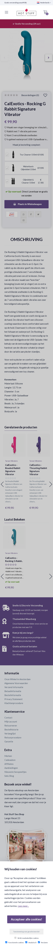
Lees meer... (23, 906)
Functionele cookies (16, 942)
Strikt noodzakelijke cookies (28, 938)
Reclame (44, 942)
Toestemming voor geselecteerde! (26, 932)
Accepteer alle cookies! (26, 919)
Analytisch (32, 942)
